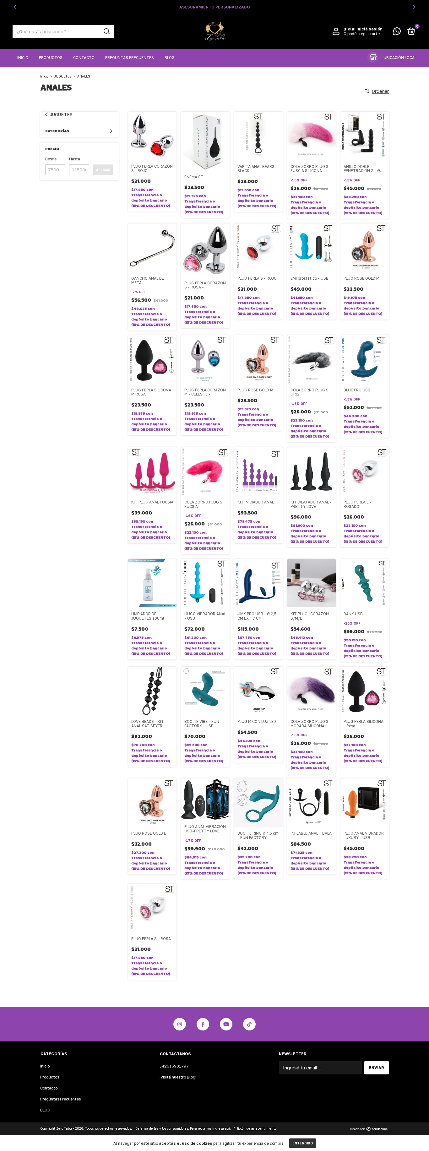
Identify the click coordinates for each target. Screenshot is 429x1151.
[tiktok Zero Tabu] (249, 1024)
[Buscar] (106, 31)
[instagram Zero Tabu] (179, 1024)
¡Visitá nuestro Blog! (178, 1077)
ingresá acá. (221, 1128)
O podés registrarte (362, 33)
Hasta (74, 159)
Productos (50, 57)
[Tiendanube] (369, 1129)
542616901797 (174, 1066)
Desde (51, 159)
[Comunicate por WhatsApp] (397, 32)
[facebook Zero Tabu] (203, 1024)
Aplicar (103, 170)
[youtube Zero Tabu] (226, 1024)
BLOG (170, 57)
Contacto (84, 57)
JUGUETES (63, 76)
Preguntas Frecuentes (129, 57)
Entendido (302, 1143)
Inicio (22, 57)
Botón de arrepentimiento (256, 1128)
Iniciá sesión (369, 29)
